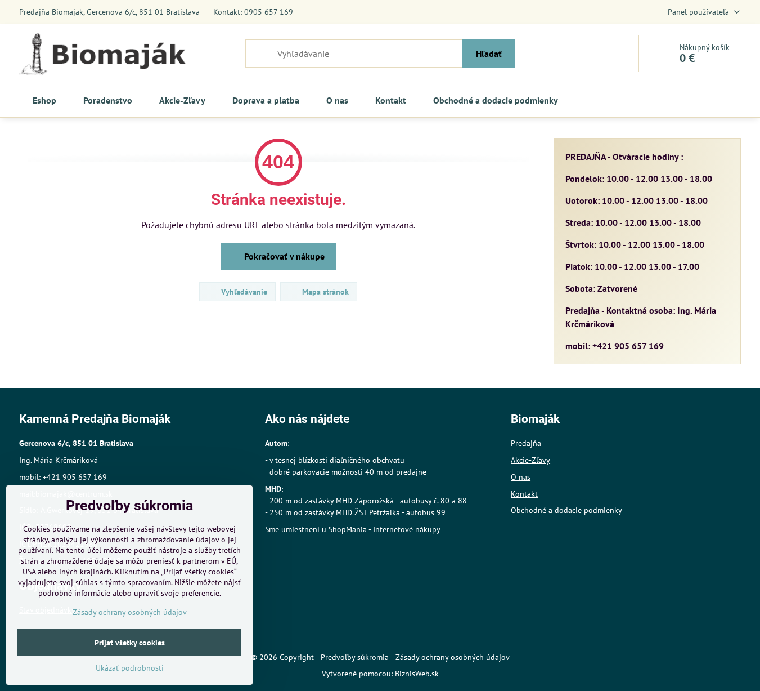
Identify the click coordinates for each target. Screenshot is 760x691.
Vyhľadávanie (243, 292)
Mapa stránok (324, 292)
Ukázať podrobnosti (130, 668)
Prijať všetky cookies (130, 642)
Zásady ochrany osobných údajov (452, 657)
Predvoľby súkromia (355, 657)
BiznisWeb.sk (417, 673)
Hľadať (489, 53)
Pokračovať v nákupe (283, 256)
